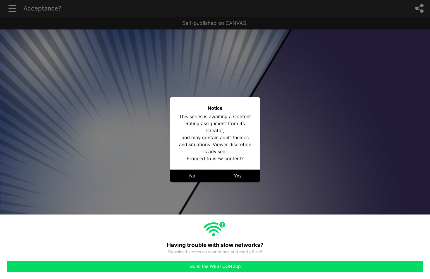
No (192, 176)
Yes (238, 176)
